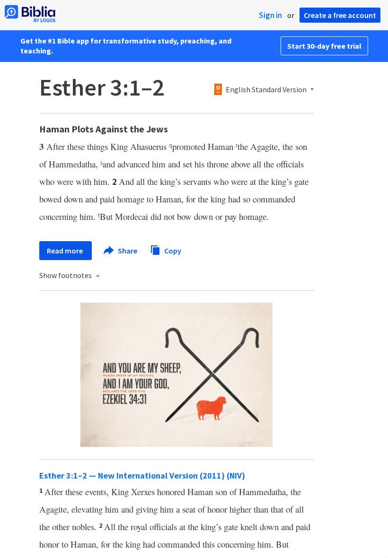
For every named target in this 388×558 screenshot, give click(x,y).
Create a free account (340, 15)
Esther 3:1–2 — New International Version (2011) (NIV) (142, 475)
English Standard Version (266, 90)
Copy (172, 250)
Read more (65, 250)
